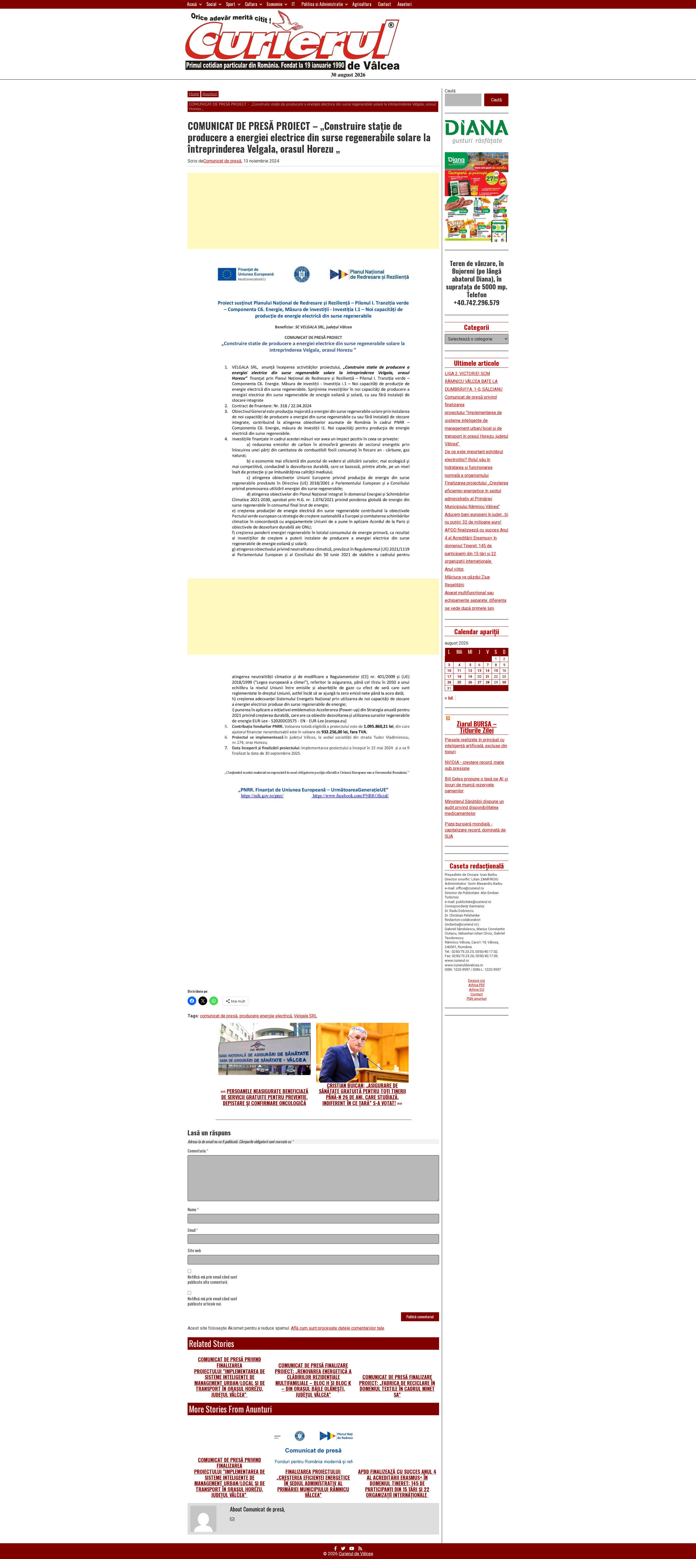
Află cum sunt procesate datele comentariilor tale (337, 1328)
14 (487, 670)
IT (293, 4)
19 (470, 676)
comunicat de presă (219, 1015)
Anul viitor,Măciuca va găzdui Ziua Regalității (467, 577)
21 (487, 676)
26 (470, 682)
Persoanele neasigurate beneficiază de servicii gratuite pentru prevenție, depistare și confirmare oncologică (265, 1097)
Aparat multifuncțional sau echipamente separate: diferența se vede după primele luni (475, 600)
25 (459, 682)
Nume (193, 1209)
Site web (194, 1250)
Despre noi (476, 981)
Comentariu (198, 1151)
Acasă (192, 4)
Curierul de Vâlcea (356, 1553)
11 (459, 670)
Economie (274, 4)
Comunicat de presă (222, 161)
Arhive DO (476, 990)
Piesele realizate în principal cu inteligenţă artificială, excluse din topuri (476, 746)
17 (449, 676)
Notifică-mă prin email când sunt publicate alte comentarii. (212, 1279)
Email (193, 1230)
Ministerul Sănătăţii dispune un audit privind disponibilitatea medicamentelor (474, 807)
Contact (384, 4)
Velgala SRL (305, 1015)
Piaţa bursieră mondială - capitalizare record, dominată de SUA (475, 830)
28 (487, 682)
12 (470, 670)
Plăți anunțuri (477, 998)
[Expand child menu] (200, 4)
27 (479, 682)
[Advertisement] (313, 211)
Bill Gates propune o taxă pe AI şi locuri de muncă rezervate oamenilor (476, 785)
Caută (450, 90)
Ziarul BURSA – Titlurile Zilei (477, 726)
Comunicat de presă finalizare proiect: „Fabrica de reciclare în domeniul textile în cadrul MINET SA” (397, 1385)
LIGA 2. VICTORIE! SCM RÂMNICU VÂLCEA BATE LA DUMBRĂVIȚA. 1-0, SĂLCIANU (473, 381)
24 (449, 682)
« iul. (449, 698)
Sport (230, 4)
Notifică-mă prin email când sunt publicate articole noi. (212, 1301)
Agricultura (361, 4)
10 (449, 670)
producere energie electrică (266, 1015)
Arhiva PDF (476, 985)
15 (496, 670)
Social (211, 4)
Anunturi (404, 4)
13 (479, 670)
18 (459, 676)
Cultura (251, 4)
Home (194, 94)
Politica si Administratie (322, 4)
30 (504, 682)
